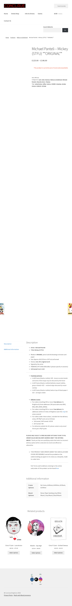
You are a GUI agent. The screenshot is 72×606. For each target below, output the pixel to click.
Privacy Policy (8, 595)
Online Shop (15, 14)
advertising (38, 84)
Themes (48, 82)
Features (12, 37)
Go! (65, 30)
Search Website (48, 27)
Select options (13, 553)
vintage (44, 86)
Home (6, 14)
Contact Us (7, 21)
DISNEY (54, 84)
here (57, 468)
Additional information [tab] (11, 349)
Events (40, 14)
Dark (43, 80)
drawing (58, 84)
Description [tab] (7, 344)
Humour (47, 80)
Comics (49, 84)
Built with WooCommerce (22, 595)
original (38, 86)
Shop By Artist (41, 82)
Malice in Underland (22, 37)
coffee (44, 84)
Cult (40, 80)
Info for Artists (30, 14)
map (64, 412)
